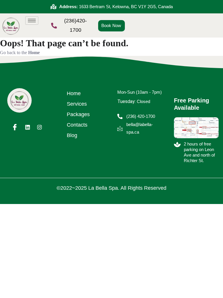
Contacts (77, 125)
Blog (72, 135)
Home (74, 93)
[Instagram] (39, 126)
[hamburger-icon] (31, 20)
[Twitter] (27, 126)
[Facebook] (15, 126)
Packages (78, 114)
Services (77, 104)
